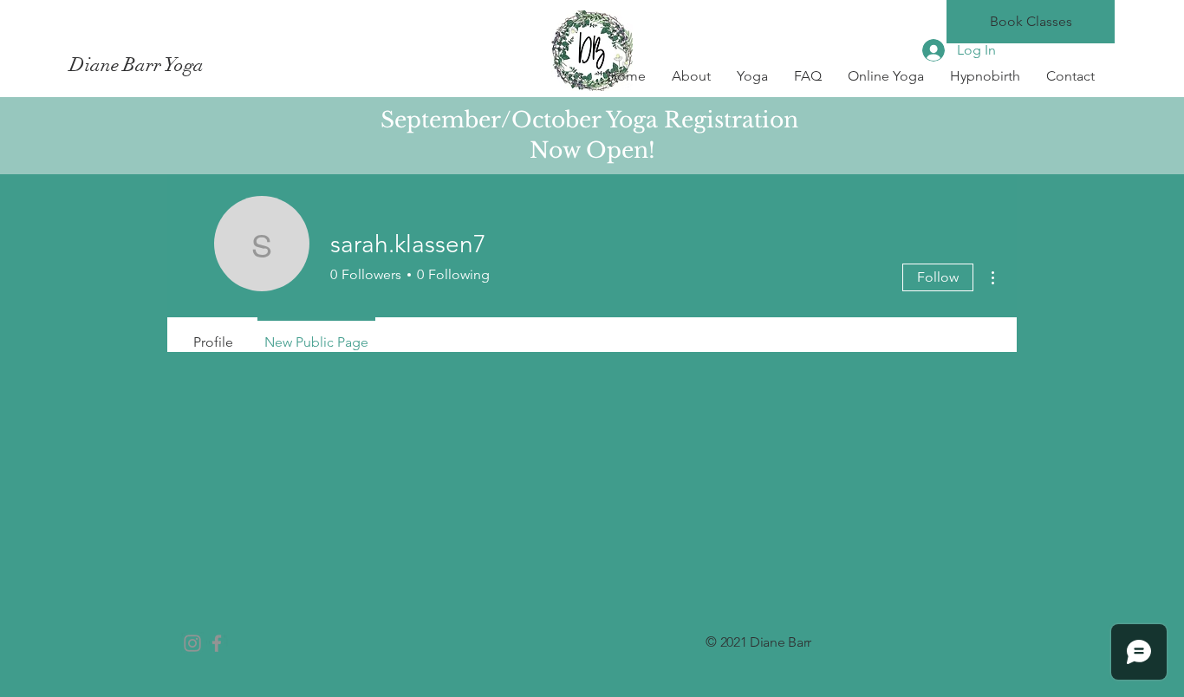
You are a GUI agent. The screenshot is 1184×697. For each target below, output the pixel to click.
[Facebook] (216, 643)
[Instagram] (192, 643)
